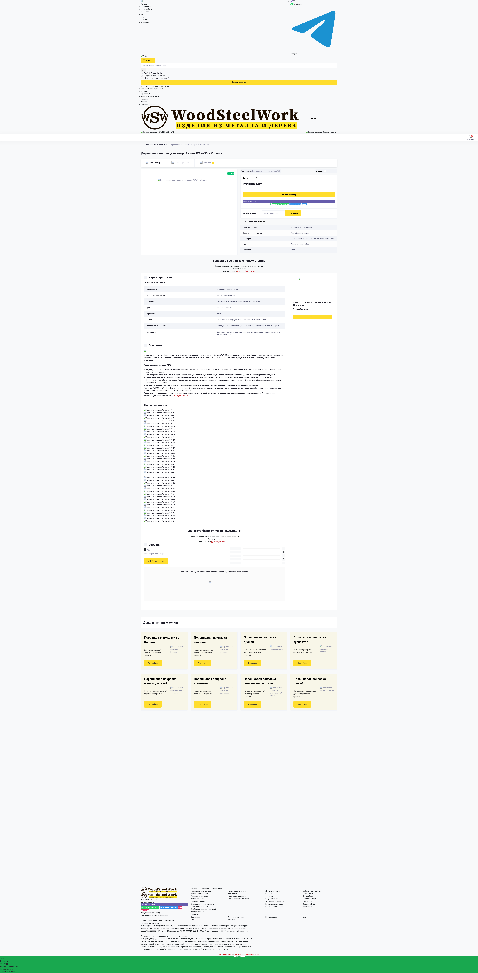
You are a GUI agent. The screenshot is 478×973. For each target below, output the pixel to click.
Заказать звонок (239, 82)
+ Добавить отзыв (156, 561)
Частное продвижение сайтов (246, 954)
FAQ (142, 14)
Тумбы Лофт (308, 901)
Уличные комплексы (199, 893)
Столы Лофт (308, 893)
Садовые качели (148, 104)
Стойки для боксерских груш (202, 904)
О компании (146, 7)
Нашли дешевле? (250, 178)
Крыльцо (144, 91)
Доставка (145, 12)
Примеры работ (271, 917)
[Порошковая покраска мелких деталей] (176, 690)
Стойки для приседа (199, 907)
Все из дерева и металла (238, 899)
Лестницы (232, 893)
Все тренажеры (197, 912)
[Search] (315, 117)
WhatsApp (297, 4)
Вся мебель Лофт (310, 907)
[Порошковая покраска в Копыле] (176, 649)
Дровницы (145, 94)
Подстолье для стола (237, 896)
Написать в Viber (250, 201)
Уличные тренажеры (199, 896)
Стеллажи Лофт (309, 899)
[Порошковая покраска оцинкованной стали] (276, 692)
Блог (143, 17)
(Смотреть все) (264, 222)
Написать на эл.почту (150, 923)
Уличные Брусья (197, 899)
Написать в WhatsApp (280, 204)
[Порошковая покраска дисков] (276, 647)
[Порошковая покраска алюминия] (226, 690)
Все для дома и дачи (274, 907)
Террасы (144, 102)
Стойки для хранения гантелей (203, 909)
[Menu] (312, 117)
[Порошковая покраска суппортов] (326, 649)
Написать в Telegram (298, 204)
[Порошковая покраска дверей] (326, 689)
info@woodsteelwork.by (154, 75)
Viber (295, 1)
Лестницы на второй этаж (152, 89)
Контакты (145, 22)
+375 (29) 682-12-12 (153, 73)
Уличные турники (198, 901)
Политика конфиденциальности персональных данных (164, 936)
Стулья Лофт (308, 896)
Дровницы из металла (274, 901)
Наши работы (146, 9)
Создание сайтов (226, 954)
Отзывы (144, 20)
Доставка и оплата (236, 917)
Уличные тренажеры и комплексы (155, 86)
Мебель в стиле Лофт (150, 96)
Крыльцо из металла (274, 904)
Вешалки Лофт (309, 904)
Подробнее (153, 663)
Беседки (144, 99)
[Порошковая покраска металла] (226, 649)
